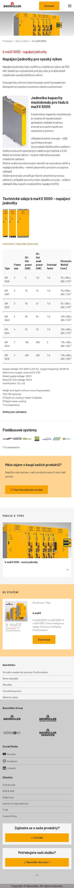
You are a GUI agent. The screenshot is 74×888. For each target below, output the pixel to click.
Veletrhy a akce (10, 697)
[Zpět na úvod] (12, 6)
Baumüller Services (37, 862)
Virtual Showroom (12, 691)
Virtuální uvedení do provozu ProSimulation (25, 672)
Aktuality (7, 684)
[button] (69, 6)
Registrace (8, 797)
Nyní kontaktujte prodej (28, 489)
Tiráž (5, 809)
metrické (8, 243)
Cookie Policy (10, 816)
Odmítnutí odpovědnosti (15, 803)
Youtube (11, 754)
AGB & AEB (8, 790)
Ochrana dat (9, 784)
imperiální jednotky (26, 243)
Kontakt (49, 5)
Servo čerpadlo (10, 678)
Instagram (12, 761)
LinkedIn (11, 768)
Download (44, 639)
